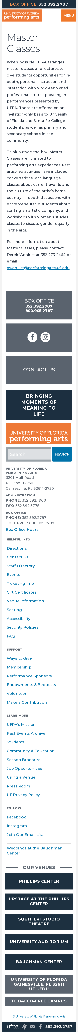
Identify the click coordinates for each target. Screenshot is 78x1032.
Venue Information (25, 601)
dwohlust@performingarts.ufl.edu (38, 268)
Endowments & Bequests (31, 684)
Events (13, 574)
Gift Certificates (22, 592)
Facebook (16, 817)
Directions (17, 548)
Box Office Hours (22, 529)
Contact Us (39, 370)
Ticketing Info (20, 583)
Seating (14, 609)
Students (16, 742)
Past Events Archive (26, 733)
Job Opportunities (24, 768)
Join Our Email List (25, 834)
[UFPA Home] (12, 1027)
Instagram (17, 825)
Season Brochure (24, 759)
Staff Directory (21, 566)
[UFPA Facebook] (40, 1027)
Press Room (18, 786)
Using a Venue (21, 777)
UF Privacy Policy (23, 794)
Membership (19, 667)
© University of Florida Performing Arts (39, 1016)
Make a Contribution (27, 702)
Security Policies (22, 627)
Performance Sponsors (29, 676)
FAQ (11, 636)
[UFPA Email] (32, 1027)
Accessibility (18, 618)
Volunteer (16, 693)
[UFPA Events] (24, 1027)
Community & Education (31, 751)
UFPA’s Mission (21, 724)
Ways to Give (19, 658)
